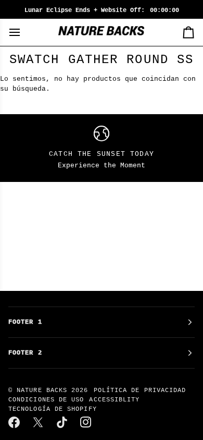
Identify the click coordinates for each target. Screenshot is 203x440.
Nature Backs (44, 390)
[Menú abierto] (24, 32)
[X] (38, 422)
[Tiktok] (62, 422)
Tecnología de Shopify (52, 409)
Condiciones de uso (46, 400)
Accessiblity (114, 400)
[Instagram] (86, 422)
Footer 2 (25, 353)
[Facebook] (14, 422)
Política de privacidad (140, 390)
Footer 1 (25, 322)
